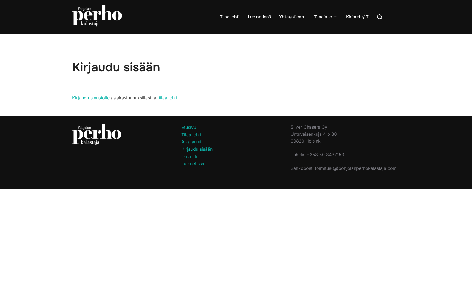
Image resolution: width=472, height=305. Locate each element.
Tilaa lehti (230, 17)
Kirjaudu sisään (197, 149)
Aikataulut (191, 141)
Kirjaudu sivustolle (91, 97)
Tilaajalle (323, 17)
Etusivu (188, 127)
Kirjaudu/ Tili (359, 17)
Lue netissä (259, 17)
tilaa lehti (168, 97)
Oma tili (189, 156)
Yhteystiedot (292, 17)
